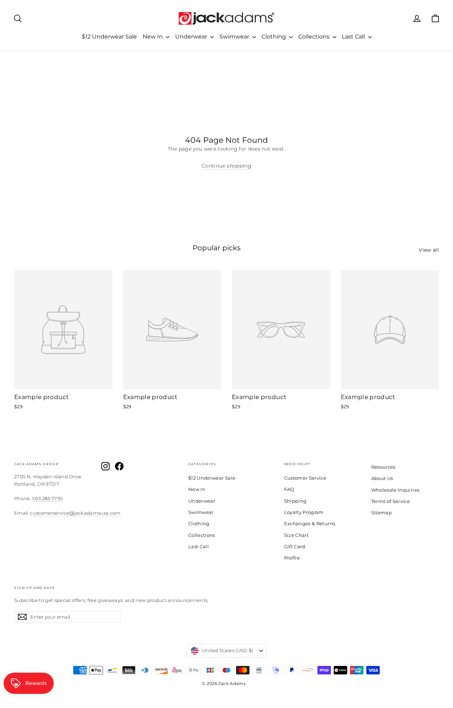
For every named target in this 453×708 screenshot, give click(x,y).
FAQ (289, 489)
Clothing (274, 36)
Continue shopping (226, 166)
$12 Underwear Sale (109, 36)
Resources (383, 467)
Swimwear (235, 36)
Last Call (354, 36)
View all (429, 250)
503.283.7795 (47, 498)
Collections (314, 36)
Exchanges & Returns (310, 523)
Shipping (295, 501)
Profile (292, 558)
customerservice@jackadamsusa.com (75, 513)
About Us (382, 478)
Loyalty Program (304, 512)
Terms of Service (390, 501)
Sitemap (381, 512)
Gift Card (294, 546)
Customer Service (305, 478)
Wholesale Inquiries (395, 490)
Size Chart (296, 535)
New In (153, 36)
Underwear (191, 36)
